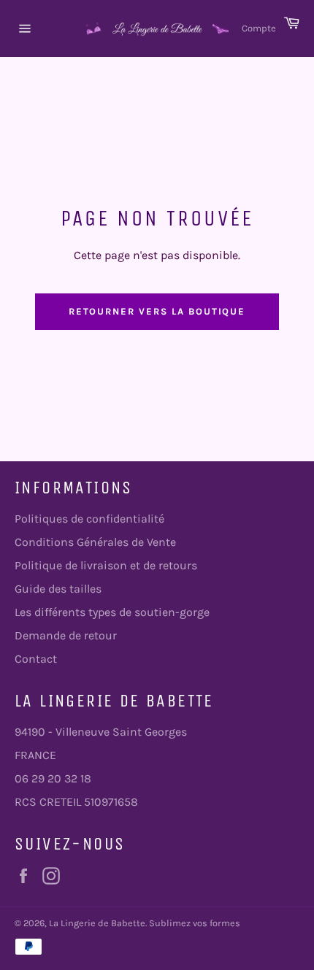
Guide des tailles (58, 589)
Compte (259, 28)
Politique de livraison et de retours (106, 565)
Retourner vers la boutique (157, 311)
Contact (36, 659)
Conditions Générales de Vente (95, 542)
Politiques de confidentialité (89, 519)
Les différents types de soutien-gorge (112, 612)
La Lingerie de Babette (97, 922)
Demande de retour (66, 635)
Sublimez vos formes (194, 922)
